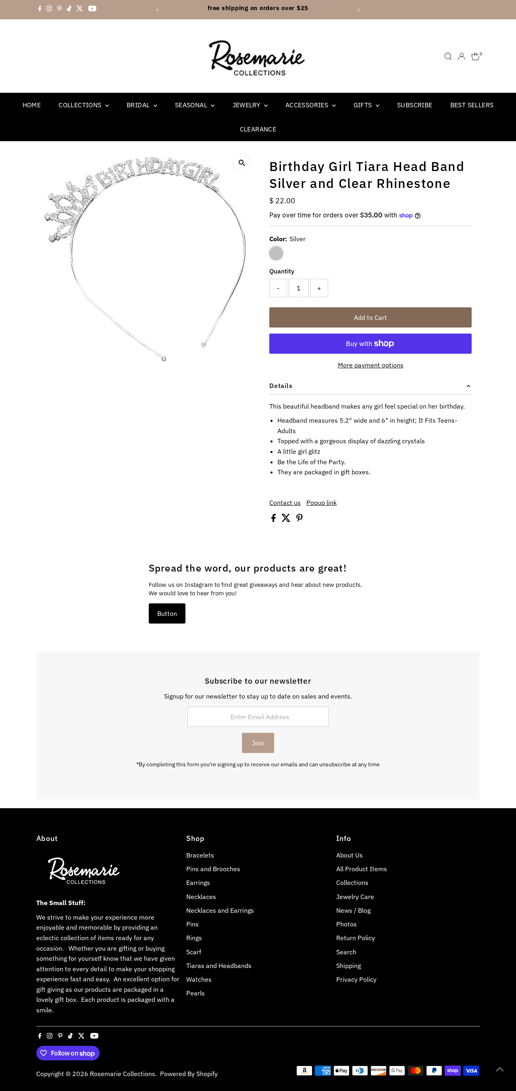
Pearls (195, 993)
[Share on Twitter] (286, 519)
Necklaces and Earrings (220, 910)
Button (167, 613)
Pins (192, 924)
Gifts (364, 105)
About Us (349, 855)
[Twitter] (80, 9)
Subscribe (415, 105)
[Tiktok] (69, 9)
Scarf (193, 952)
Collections (80, 105)
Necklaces (201, 897)
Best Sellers (472, 105)
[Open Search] (448, 56)
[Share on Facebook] (274, 519)
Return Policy (355, 938)
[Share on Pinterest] (299, 519)
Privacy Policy (356, 979)
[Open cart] (475, 56)
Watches (199, 979)
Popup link (321, 502)
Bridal (139, 105)
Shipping (348, 966)
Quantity (281, 271)
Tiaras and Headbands (219, 966)
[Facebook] (40, 9)
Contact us (285, 502)
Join (258, 743)
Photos (346, 924)
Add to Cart (370, 317)
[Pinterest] (59, 9)
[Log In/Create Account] (461, 56)
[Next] (358, 10)
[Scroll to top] (500, 1069)
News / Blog (353, 910)
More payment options (371, 365)
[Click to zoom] (242, 163)
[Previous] (158, 10)
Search (346, 952)
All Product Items (361, 869)
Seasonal (192, 105)
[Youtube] (92, 9)
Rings (194, 938)
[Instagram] (49, 9)
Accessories (307, 105)
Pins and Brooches (213, 869)
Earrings (198, 882)
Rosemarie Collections (122, 1074)
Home (32, 105)
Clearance (258, 129)
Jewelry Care (355, 897)
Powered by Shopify (189, 1074)
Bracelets (200, 855)
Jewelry (247, 105)
